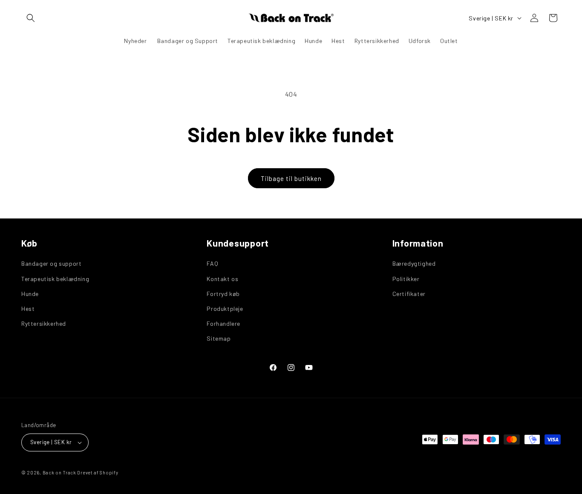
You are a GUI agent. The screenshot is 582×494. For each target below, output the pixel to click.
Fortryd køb (223, 293)
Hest (28, 308)
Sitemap (218, 338)
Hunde (30, 293)
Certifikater (409, 293)
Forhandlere (223, 323)
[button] (30, 18)
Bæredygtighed (414, 263)
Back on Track (59, 472)
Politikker (406, 278)
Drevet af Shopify (97, 472)
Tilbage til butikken (291, 178)
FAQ (212, 263)
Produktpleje (225, 308)
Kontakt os (222, 278)
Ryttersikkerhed (43, 323)
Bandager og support (51, 263)
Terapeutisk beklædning (55, 278)
